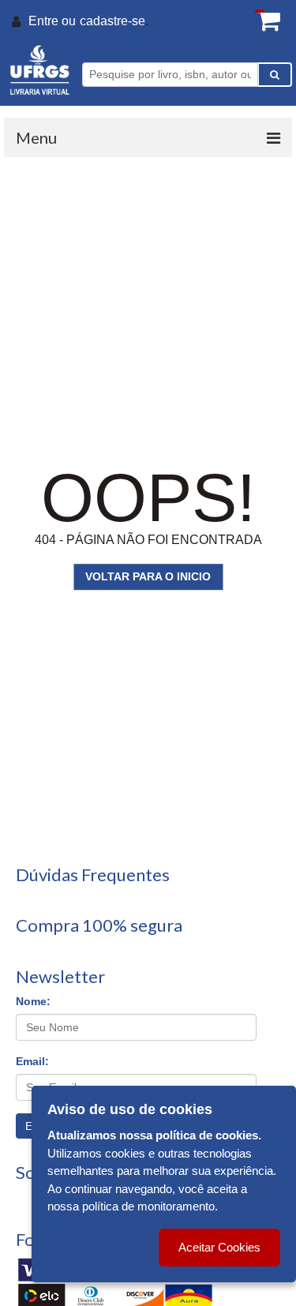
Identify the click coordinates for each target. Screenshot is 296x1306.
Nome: (33, 1001)
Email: (32, 1061)
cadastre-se (112, 21)
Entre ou (52, 21)
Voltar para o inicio (148, 576)
